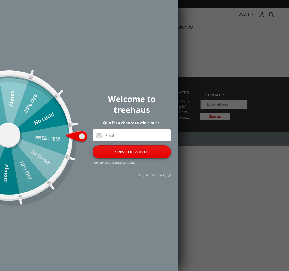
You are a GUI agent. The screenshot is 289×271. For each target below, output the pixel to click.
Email (110, 135)
